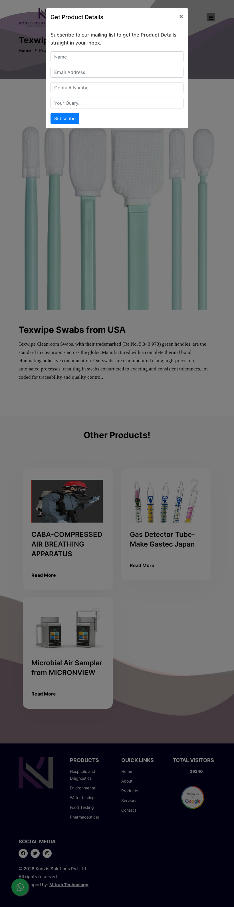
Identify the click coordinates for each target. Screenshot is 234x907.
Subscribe (65, 118)
